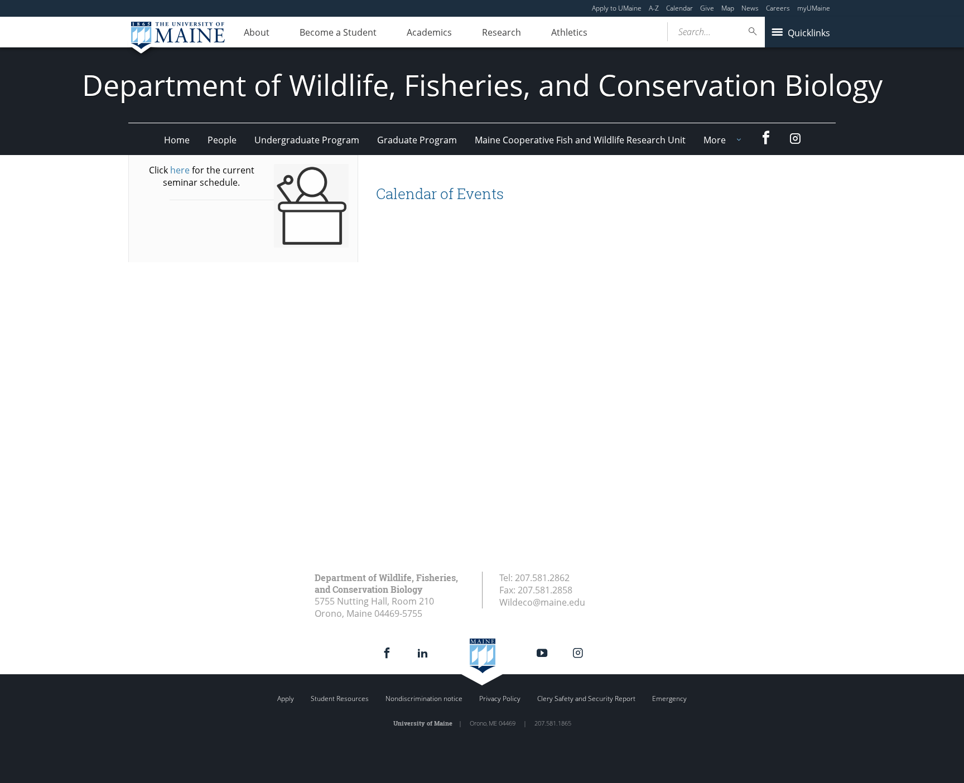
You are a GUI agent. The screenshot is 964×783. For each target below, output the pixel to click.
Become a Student (338, 32)
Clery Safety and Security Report (586, 698)
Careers (778, 8)
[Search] (753, 31)
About (256, 32)
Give (707, 8)
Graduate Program (417, 140)
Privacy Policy (499, 698)
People (222, 140)
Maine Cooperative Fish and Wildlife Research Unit (580, 140)
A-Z (654, 8)
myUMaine (813, 8)
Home (177, 140)
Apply (285, 698)
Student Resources (340, 698)
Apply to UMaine (617, 8)
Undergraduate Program (306, 140)
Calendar (679, 8)
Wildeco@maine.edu (542, 602)
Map (727, 8)
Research (501, 32)
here (180, 170)
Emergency (669, 698)
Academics (429, 32)
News (750, 8)
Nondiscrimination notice (423, 698)
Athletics (569, 32)
